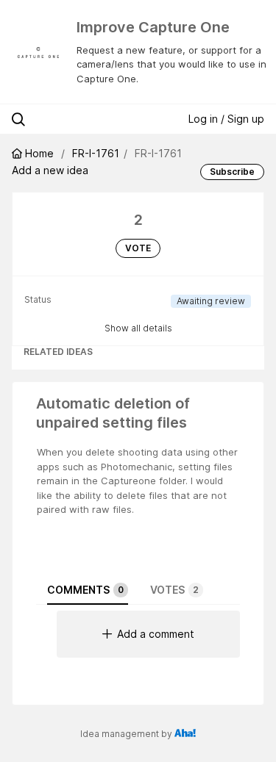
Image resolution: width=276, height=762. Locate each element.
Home (39, 153)
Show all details (138, 328)
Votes (174, 589)
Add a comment (155, 634)
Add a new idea (50, 170)
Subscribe (232, 171)
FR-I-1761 (95, 153)
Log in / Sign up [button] (226, 118)
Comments (85, 589)
